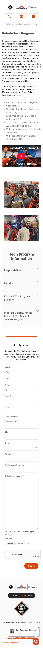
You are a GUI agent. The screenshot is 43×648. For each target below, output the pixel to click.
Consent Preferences (9, 643)
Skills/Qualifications (14, 476)
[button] (9, 16)
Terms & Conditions (27, 638)
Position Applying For (14, 465)
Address (9, 407)
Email (11, 396)
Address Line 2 (11, 421)
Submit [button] (31, 566)
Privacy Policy (13, 638)
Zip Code (9, 454)
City (6, 432)
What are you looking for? (18, 24)
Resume (8, 539)
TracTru (30, 622)
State (7, 443)
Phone (8, 385)
